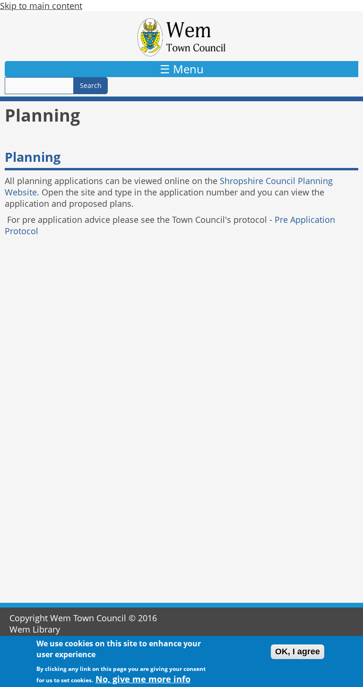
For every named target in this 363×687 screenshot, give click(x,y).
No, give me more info (142, 679)
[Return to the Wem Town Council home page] (181, 37)
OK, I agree (297, 651)
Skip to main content (41, 5)
